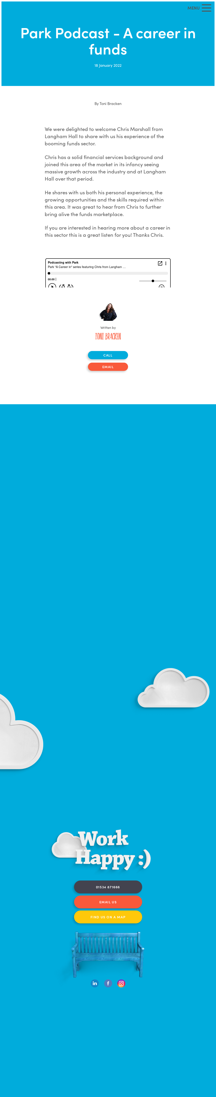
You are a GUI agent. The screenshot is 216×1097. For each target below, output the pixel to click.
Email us (108, 902)
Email (108, 366)
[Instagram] (121, 986)
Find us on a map (108, 917)
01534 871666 (108, 887)
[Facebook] (108, 986)
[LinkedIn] (95, 986)
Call (107, 355)
